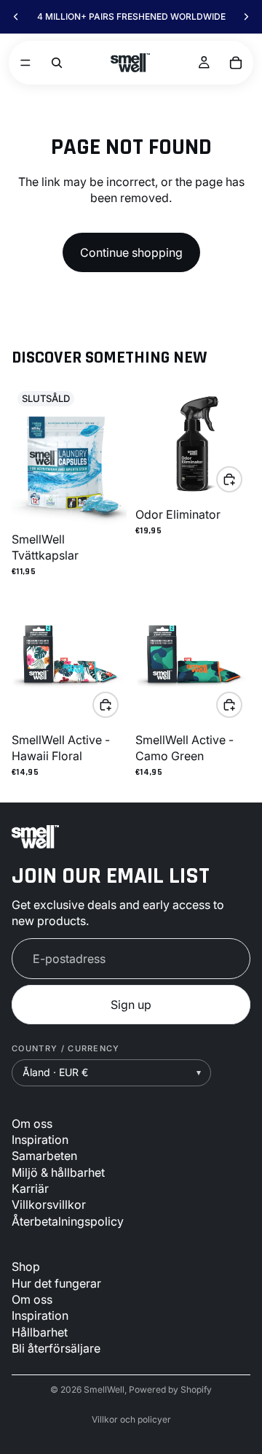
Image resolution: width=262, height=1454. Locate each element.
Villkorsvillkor (49, 1204)
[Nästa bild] (246, 17)
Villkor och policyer (131, 1419)
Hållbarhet (40, 1331)
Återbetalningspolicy (68, 1220)
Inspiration (40, 1139)
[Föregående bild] (16, 17)
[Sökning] (57, 63)
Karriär (30, 1188)
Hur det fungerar (56, 1282)
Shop (26, 1266)
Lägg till (241, 479)
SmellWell (104, 1389)
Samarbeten (44, 1155)
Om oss (32, 1122)
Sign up (131, 1004)
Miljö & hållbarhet (58, 1171)
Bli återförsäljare (56, 1348)
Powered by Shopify (170, 1389)
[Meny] (25, 63)
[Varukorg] (236, 63)
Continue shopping (131, 252)
